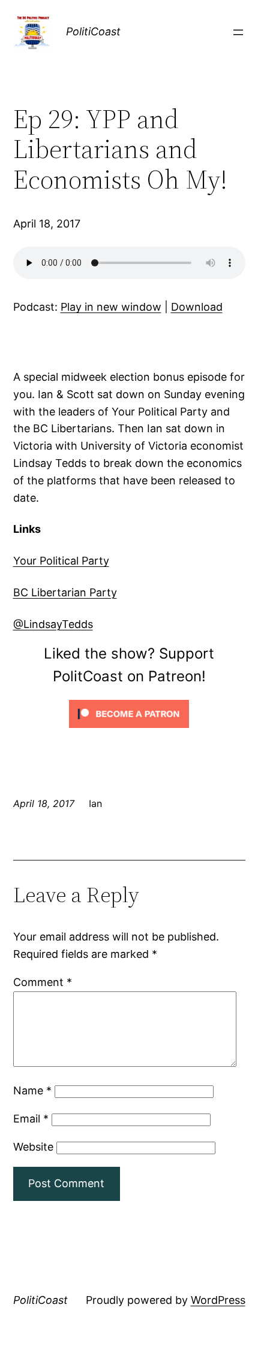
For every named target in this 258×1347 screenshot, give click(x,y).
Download (197, 307)
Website (33, 1146)
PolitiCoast (93, 31)
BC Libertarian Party (65, 592)
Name (32, 1090)
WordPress (218, 1300)
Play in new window (111, 307)
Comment (42, 982)
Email (31, 1118)
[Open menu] (238, 32)
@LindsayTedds (53, 624)
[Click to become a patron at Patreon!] (129, 730)
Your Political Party (61, 560)
